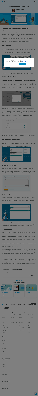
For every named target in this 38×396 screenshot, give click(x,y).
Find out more (24, 61)
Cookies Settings (15, 64)
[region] (19, 62)
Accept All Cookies (22, 64)
